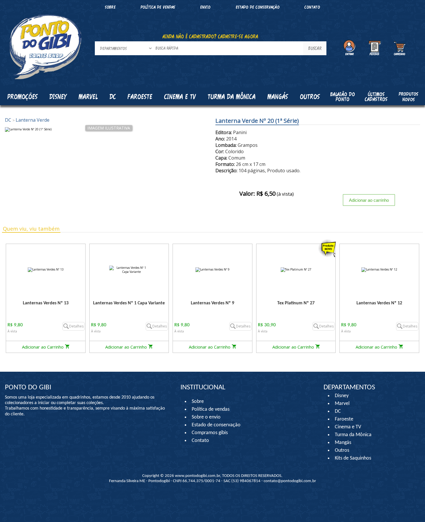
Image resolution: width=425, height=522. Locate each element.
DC (8, 120)
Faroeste (344, 419)
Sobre (110, 7)
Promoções (22, 96)
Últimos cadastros (376, 96)
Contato (312, 7)
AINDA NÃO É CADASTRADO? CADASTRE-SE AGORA (210, 36)
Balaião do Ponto (342, 96)
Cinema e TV (348, 427)
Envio (205, 7)
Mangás (277, 96)
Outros (342, 450)
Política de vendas (158, 7)
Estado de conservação (258, 7)
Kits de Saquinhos (353, 458)
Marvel (342, 403)
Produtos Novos (408, 96)
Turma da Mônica (353, 435)
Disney (342, 396)
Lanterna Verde (30, 120)
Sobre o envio (206, 417)
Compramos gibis (210, 433)
